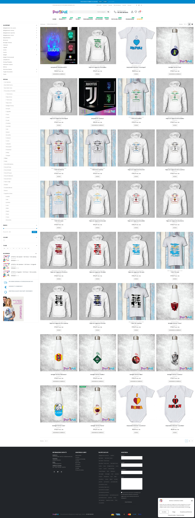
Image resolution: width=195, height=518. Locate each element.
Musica (6, 190)
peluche (100, 481)
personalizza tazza (102, 497)
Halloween (113, 471)
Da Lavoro (99, 18)
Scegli (97, 74)
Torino (7, 217)
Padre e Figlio (7, 181)
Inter (7, 199)
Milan (7, 208)
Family (5, 161)
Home (54, 19)
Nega (173, 512)
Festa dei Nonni (7, 178)
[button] (192, 500)
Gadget (5, 54)
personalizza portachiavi (104, 492)
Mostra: (181, 24)
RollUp (7, 152)
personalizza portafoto (103, 495)
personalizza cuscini (103, 484)
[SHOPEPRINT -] (60, 12)
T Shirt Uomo (9, 99)
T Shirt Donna (9, 94)
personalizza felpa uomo (104, 487)
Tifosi (5, 158)
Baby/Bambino (134, 65)
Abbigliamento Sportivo (9, 33)
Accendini (8, 126)
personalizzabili (114, 481)
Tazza (7, 114)
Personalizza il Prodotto (9, 91)
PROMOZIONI (130, 18)
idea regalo (101, 473)
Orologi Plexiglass (7, 62)
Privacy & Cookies (172, 515)
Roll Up (5, 67)
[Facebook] (137, 5)
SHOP (107, 18)
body (104, 466)
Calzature (5, 45)
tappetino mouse (109, 500)
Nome (123, 455)
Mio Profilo (99, 5)
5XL (7, 248)
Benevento (8, 220)
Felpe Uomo (102, 65)
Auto (7, 129)
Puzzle (7, 120)
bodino (100, 466)
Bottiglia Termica (175, 65)
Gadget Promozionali (8, 57)
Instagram (61, 471)
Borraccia (5, 40)
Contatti (77, 468)
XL (22, 248)
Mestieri (6, 184)
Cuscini (5, 52)
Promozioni (78, 466)
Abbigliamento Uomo (94, 65)
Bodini (139, 65)
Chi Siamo (77, 464)
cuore (117, 466)
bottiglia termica (110, 466)
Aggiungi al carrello (59, 74)
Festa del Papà (7, 167)
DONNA (105, 1)
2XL (25, 248)
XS (19, 248)
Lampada (8, 143)
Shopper (8, 155)
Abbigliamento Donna (8, 30)
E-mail (123, 462)
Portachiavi (8, 149)
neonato (116, 479)
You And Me (101, 502)
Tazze (4, 74)
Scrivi (122, 477)
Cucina (4, 50)
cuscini (100, 468)
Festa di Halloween (8, 175)
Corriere (105, 5)
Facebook (54, 471)
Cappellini (8, 111)
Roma (7, 214)
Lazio (7, 205)
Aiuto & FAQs (78, 455)
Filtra (34, 232)
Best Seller (101, 458)
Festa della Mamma (8, 164)
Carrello (124, 5)
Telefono (123, 469)
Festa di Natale (7, 170)
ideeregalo (107, 473)
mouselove (101, 479)
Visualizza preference (186, 512)
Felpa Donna (9, 97)
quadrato (110, 497)
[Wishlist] (136, 12)
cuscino (105, 468)
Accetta (164, 512)
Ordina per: (42, 24)
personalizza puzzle (114, 495)
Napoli (7, 211)
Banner (8, 132)
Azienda (110, 5)
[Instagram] (141, 5)
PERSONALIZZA (88, 18)
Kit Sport (8, 108)
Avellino (8, 196)
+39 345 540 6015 (90, 514)
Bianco (4, 240)
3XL (28, 248)
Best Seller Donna (8, 85)
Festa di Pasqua (8, 173)
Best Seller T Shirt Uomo (104, 463)
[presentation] (35, 253)
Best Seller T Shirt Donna (104, 460)
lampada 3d (106, 476)
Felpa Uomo (9, 102)
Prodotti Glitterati (8, 187)
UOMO (100, 1)
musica (106, 479)
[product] (58, 45)
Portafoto (8, 123)
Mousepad (8, 146)
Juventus (8, 202)
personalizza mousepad (104, 489)
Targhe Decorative (7, 72)
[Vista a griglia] (189, 24)
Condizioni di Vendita (80, 459)
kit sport (100, 476)
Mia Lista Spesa (117, 5)
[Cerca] (108, 11)
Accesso (129, 5)
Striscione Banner (7, 69)
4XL (4, 248)
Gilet (108, 471)
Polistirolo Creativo (8, 64)
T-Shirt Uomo (141, 117)
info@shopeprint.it (57, 463)
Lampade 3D (58, 65)
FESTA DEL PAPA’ (116, 18)
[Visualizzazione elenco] (192, 24)
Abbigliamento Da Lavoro (9, 28)
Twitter (57, 471)
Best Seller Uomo (8, 88)
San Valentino (7, 82)
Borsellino (8, 135)
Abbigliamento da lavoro (104, 455)
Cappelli (5, 47)
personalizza (106, 481)
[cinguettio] (139, 5)
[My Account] (132, 12)
